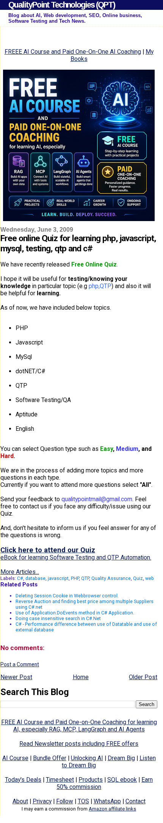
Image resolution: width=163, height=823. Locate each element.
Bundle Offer (49, 758)
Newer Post (16, 677)
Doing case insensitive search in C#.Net (58, 618)
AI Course (15, 758)
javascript (58, 578)
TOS (83, 801)
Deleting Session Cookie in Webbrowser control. (67, 596)
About (20, 801)
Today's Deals (23, 779)
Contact (135, 801)
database (35, 578)
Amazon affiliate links (112, 809)
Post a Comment (19, 664)
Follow (64, 801)
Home (81, 677)
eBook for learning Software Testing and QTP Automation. (75, 557)
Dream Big (121, 758)
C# (20, 578)
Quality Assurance (111, 578)
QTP (85, 578)
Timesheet (60, 779)
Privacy (42, 801)
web (149, 578)
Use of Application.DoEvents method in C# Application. (75, 613)
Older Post (143, 677)
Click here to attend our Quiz (47, 550)
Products (90, 779)
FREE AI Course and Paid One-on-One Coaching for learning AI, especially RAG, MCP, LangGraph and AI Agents (79, 726)
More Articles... (19, 571)
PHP (75, 578)
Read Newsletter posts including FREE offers (78, 743)
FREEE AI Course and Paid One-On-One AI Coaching (73, 51)
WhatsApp (107, 801)
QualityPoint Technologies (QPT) (61, 4)
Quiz (138, 578)
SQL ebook (122, 779)
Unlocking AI (87, 758)
